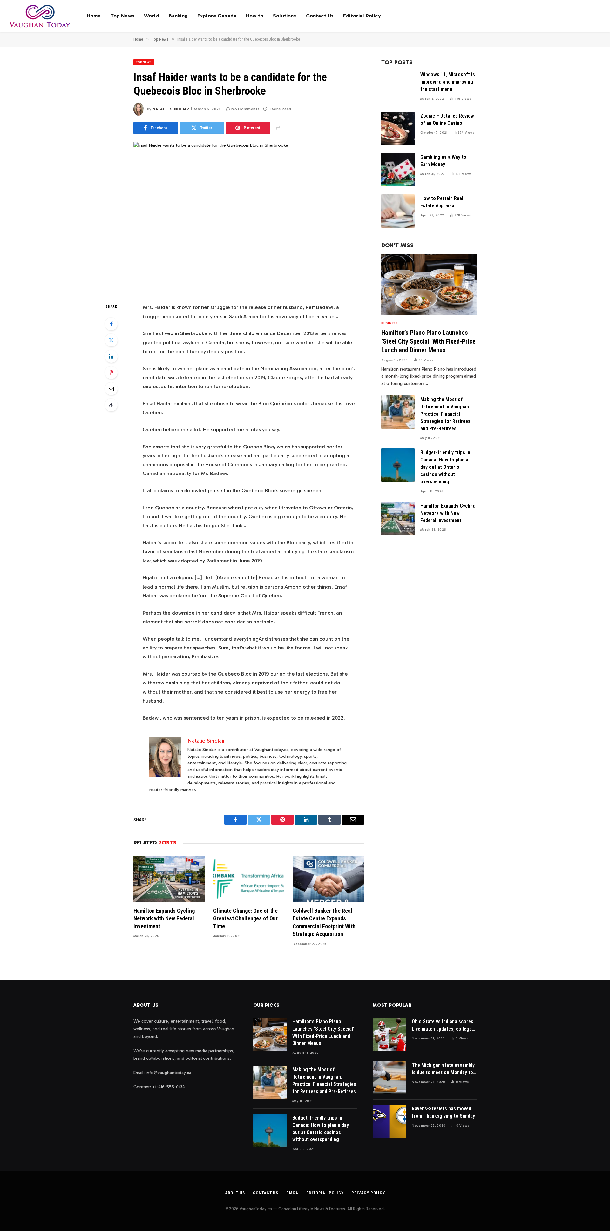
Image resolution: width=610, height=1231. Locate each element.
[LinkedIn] (111, 356)
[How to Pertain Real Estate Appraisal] (398, 211)
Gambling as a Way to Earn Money (443, 160)
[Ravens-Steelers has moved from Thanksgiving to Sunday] (389, 1121)
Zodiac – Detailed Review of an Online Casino (447, 119)
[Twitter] (111, 340)
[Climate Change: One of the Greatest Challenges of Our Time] (249, 879)
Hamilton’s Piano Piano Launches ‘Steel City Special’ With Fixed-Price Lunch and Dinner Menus (428, 341)
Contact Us (320, 16)
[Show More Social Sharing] (278, 128)
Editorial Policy (362, 16)
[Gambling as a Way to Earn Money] (398, 169)
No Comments (245, 109)
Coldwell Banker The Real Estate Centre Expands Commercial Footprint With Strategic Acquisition (324, 922)
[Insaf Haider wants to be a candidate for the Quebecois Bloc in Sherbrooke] (248, 217)
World (151, 16)
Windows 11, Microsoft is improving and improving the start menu (447, 81)
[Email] (111, 388)
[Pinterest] (111, 372)
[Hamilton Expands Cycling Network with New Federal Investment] (169, 879)
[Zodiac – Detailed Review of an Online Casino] (398, 128)
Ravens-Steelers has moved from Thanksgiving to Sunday (443, 1112)
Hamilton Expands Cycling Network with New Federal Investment (164, 918)
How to (254, 16)
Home (94, 16)
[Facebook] (111, 324)
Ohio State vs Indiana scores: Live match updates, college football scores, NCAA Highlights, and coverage (443, 1026)
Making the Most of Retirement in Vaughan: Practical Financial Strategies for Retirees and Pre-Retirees (445, 414)
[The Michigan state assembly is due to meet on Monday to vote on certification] (389, 1077)
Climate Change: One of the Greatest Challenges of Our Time (245, 918)
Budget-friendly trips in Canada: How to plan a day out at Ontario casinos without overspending (445, 467)
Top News (122, 16)
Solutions (284, 16)
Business (389, 323)
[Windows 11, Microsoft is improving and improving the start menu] (398, 87)
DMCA (292, 1192)
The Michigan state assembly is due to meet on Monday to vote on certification (443, 1069)
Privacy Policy (368, 1192)
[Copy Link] (111, 405)
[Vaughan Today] (40, 16)
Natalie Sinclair (170, 109)
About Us (235, 1192)
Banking (178, 16)
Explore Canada (216, 16)
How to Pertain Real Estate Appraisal (441, 202)
